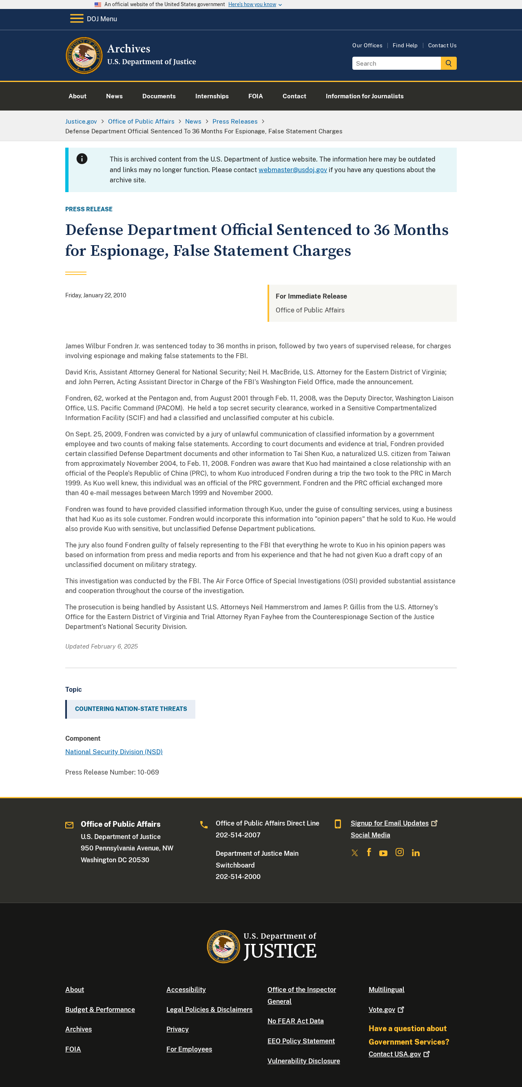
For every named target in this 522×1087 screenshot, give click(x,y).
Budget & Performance (100, 1010)
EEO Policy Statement (301, 1041)
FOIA (73, 1049)
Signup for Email (390, 823)
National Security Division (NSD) (114, 752)
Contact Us (442, 45)
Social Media (370, 835)
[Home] (131, 71)
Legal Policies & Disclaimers (209, 1010)
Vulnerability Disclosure (304, 1061)
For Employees (189, 1049)
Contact (395, 1054)
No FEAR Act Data (296, 1021)
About (74, 990)
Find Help (405, 45)
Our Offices (367, 45)
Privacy (177, 1029)
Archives (78, 1029)
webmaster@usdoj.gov (293, 170)
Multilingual (387, 990)
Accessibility (186, 990)
